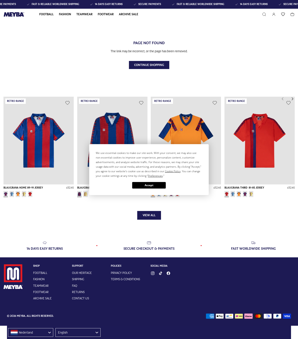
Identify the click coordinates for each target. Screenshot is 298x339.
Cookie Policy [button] (185, 170)
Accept (149, 185)
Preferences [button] (172, 175)
